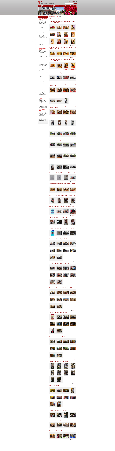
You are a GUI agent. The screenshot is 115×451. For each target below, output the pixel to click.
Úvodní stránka (67, 1)
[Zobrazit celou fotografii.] (52, 27)
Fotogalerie (57, 16)
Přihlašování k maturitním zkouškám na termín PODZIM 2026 (43, 86)
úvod (49, 16)
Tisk (76, 1)
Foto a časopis (53, 16)
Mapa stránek (71, 1)
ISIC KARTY (40, 98)
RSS (74, 1)
